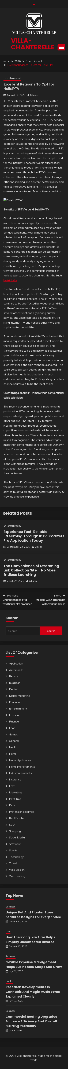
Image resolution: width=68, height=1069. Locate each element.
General (14, 740)
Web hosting (17, 876)
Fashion (14, 715)
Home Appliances (20, 760)
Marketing (15, 792)
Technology (16, 857)
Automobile (16, 670)
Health (13, 747)
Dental (13, 689)
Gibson (34, 95)
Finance (14, 721)
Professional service (21, 811)
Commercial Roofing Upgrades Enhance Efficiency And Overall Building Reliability (31, 1021)
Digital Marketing (19, 695)
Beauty (13, 676)
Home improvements (22, 766)
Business (14, 682)
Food (12, 728)
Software (15, 844)
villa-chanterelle (32, 44)
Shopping (15, 831)
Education (15, 702)
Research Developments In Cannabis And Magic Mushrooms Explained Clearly (33, 992)
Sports (13, 850)
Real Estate (16, 818)
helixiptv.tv (10, 280)
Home (13, 753)
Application (16, 663)
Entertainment (12, 78)
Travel (13, 863)
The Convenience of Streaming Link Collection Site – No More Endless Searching (31, 570)
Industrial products (20, 773)
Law (12, 786)
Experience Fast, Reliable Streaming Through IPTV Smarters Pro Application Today (33, 536)
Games (13, 734)
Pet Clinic (15, 799)
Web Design (17, 869)
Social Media (17, 837)
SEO (12, 824)
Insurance (15, 779)
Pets (12, 805)
